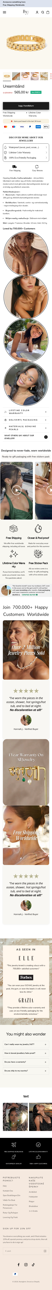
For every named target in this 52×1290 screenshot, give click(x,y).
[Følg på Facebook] (19, 1265)
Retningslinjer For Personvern (10, 1206)
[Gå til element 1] (7, 76)
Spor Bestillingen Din (11, 1195)
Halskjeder (33, 1196)
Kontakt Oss (8, 1191)
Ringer (31, 1201)
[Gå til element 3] (25, 76)
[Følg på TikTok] (33, 1265)
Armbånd (33, 1192)
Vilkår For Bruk (9, 1200)
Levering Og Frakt (10, 1217)
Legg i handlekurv (26, 105)
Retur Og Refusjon (10, 1212)
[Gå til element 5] (44, 76)
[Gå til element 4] (35, 76)
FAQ (4, 1186)
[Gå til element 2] (16, 76)
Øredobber (33, 1206)
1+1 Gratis (33, 1211)
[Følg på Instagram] (26, 1265)
